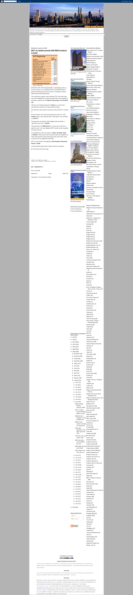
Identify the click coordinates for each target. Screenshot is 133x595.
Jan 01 (77, 503)
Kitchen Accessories (91, 110)
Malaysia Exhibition (91, 89)
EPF (87, 283)
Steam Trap (89, 127)
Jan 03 (77, 498)
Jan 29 (77, 387)
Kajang (88, 356)
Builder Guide (89, 185)
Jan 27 (77, 392)
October (76, 358)
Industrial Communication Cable (94, 56)
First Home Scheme (91, 297)
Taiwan (88, 524)
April (75, 373)
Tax (87, 526)
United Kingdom (90, 536)
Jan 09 (77, 484)
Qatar (87, 469)
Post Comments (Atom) (45, 177)
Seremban (89, 505)
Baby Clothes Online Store (93, 87)
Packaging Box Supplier (92, 152)
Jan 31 (77, 382)
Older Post (65, 173)
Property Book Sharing (92, 446)
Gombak (88, 308)
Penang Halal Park (91, 429)
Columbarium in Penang (92, 166)
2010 (73, 346)
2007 (73, 507)
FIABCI (88, 295)
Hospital (88, 326)
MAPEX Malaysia (91, 62)
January (76, 380)
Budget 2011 (89, 234)
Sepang (88, 503)
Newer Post (34, 173)
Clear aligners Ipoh (91, 162)
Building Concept (90, 243)
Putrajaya (88, 467)
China (87, 258)
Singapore (89, 515)
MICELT (88, 181)
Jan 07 (77, 489)
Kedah (88, 360)
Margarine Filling (90, 123)
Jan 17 (77, 467)
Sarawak (88, 492)
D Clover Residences (76, 209)
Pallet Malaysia (90, 200)
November (77, 356)
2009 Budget (89, 211)
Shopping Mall (90, 513)
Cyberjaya (89, 262)
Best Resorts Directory (92, 100)
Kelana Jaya (89, 362)
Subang (88, 522)
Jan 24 (77, 399)
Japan (88, 352)
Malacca (88, 387)
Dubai (87, 272)
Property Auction (90, 442)
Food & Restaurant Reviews (93, 97)
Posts (74, 515)
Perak (87, 431)
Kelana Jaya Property (92, 64)
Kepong (88, 367)
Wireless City (89, 545)
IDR (87, 333)
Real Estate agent (91, 473)
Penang (88, 427)
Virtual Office (89, 189)
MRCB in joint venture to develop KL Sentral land (80, 423)
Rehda (88, 475)
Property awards (90, 444)
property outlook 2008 (92, 450)
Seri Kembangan (90, 507)
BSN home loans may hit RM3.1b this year (80, 441)
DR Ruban (89, 79)
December (77, 353)
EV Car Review (90, 194)
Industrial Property (91, 339)
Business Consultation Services (94, 187)
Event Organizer (90, 75)
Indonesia (88, 337)
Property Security (91, 454)
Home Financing (90, 318)
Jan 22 (77, 455)
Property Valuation (91, 461)
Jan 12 (77, 477)
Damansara (89, 264)
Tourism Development (92, 532)
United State (89, 539)
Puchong (88, 465)
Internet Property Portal (92, 343)
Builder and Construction (92, 241)
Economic (89, 278)
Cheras (88, 255)
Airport (88, 216)
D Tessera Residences (76, 211)
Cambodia (89, 251)
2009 (73, 349)
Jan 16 (77, 469)
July (75, 366)
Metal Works (89, 116)
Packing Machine (90, 60)
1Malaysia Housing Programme (94, 207)
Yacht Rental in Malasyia (92, 139)
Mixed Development (91, 408)
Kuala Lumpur (90, 373)
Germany (88, 306)
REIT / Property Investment (43, 161)
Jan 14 (77, 474)
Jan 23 (77, 401)
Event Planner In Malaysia (93, 118)
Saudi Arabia (89, 494)
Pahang (88, 423)
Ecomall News (90, 177)
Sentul (88, 501)
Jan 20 (77, 460)
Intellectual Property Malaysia (94, 58)
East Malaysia (90, 274)
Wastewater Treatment (92, 69)
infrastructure (89, 341)
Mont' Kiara (89, 410)
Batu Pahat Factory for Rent (93, 164)
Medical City (89, 401)
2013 (73, 339)
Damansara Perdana (91, 266)
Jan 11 (77, 479)
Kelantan (88, 365)
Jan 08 (77, 486)
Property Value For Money (93, 463)
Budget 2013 (89, 239)
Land (87, 377)
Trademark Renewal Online (93, 174)
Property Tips (89, 458)
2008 (73, 351)
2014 (73, 337)
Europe (88, 285)
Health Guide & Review (92, 150)
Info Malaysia (89, 179)
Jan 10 (77, 482)
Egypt (87, 281)
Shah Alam (89, 511)
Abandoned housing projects (93, 213)
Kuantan (88, 375)
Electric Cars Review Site (93, 141)
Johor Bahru (89, 354)
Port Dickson (89, 435)
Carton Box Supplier (91, 54)
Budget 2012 (89, 236)
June (75, 368)
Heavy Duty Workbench (92, 112)
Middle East (89, 403)
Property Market (90, 448)
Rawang (88, 471)
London (88, 385)
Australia (88, 224)
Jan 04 (77, 496)
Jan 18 (77, 465)
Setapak (88, 509)
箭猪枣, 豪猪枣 (90, 95)
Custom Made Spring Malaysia (94, 85)
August (76, 363)
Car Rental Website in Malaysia (94, 137)
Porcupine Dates (90, 191)
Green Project (90, 310)
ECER (88, 276)
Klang (87, 369)
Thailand (88, 530)
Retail (87, 486)
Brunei (88, 230)
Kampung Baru (90, 358)
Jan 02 (77, 501)
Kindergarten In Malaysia (92, 114)
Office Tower (89, 418)
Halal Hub (88, 314)
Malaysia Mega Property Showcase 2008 (80, 405)
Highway (88, 316)
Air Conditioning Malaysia (93, 108)
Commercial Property (91, 260)
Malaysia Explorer (91, 183)
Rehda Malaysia (90, 77)
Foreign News (90, 299)
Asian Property (90, 222)
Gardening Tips (90, 303)
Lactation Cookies (91, 160)
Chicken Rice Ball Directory (93, 158)
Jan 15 (77, 472)
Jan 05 (77, 494)
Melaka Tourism (90, 120)
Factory (88, 291)
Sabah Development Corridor (93, 490)
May (75, 370)
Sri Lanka (88, 520)
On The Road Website (92, 148)
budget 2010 (89, 232)
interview (88, 345)
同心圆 (88, 168)
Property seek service (92, 456)
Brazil (87, 228)
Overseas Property (91, 420)
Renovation (89, 481)
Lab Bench (89, 131)
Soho (87, 517)
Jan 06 (77, 491)
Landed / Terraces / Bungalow (94, 379)
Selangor (88, 496)
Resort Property (90, 484)
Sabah (88, 488)
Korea (87, 371)
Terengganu (89, 528)
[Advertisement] (66, 41)
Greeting (88, 312)
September (77, 361)
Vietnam (53, 161)
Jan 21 (77, 457)
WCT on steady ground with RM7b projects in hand (49, 51)
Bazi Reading (89, 125)
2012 (73, 342)
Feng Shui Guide (90, 293)
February (76, 378)
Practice (88, 437)
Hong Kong (89, 324)
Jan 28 (77, 389)
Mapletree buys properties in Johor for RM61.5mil (80, 417)
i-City (87, 331)
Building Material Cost (92, 245)
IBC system (89, 102)
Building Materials (91, 247)
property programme (91, 452)
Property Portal (90, 439)
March (76, 375)
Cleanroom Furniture (91, 133)
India (87, 335)
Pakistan (88, 425)
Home (50, 173)
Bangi (87, 226)
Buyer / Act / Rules (91, 249)
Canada (88, 253)
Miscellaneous (90, 406)
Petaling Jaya (90, 433)
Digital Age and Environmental (94, 268)
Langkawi (88, 383)
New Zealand (89, 416)
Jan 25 (77, 397)
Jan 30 (77, 385)
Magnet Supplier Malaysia (93, 67)
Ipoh (87, 348)
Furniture (88, 301)
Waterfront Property (91, 543)
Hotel (87, 329)
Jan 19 (77, 462)
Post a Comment (35, 170)
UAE (87, 534)
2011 (73, 344)
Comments (76, 519)
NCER (88, 412)
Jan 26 (77, 394)
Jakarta (88, 350)
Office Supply (90, 129)
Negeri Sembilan (90, 414)
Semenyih (89, 498)
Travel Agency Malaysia (92, 135)
